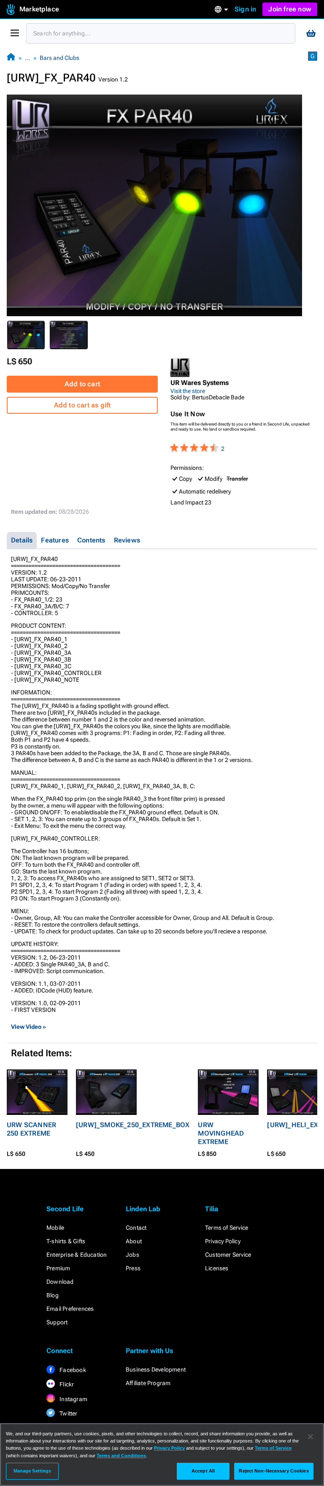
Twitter (68, 1413)
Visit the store (187, 391)
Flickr (66, 1384)
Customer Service (228, 1254)
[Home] (11, 57)
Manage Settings (32, 1470)
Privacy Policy (222, 1241)
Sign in (245, 9)
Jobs (132, 1254)
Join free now (289, 9)
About (134, 1241)
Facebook (72, 1370)
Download (60, 1281)
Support (57, 1322)
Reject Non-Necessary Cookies (273, 1470)
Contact (136, 1227)
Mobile (55, 1227)
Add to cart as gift (82, 405)
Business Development (156, 1369)
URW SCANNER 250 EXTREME (31, 1129)
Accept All (203, 1470)
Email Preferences (70, 1308)
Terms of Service (226, 1227)
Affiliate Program (148, 1383)
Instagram (72, 1399)
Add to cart (82, 384)
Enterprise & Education (76, 1254)
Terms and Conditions (121, 1455)
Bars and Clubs (59, 57)
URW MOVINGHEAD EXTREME (221, 1133)
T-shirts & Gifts (65, 1241)
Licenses (217, 1268)
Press (133, 1268)
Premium (58, 1268)
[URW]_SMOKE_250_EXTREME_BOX (132, 1125)
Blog (52, 1295)
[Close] (310, 1436)
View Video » (28, 1026)
